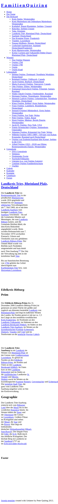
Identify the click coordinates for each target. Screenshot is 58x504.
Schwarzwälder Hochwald (15, 443)
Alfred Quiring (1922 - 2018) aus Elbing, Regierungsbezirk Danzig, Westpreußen (29, 145)
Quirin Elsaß (17, 69)
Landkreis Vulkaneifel (10, 322)
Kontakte (10, 173)
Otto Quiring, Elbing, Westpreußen (27, 86)
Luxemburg (9, 417)
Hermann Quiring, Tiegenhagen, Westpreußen (31, 96)
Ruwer (7, 424)
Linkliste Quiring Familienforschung (27, 163)
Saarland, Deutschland (21, 36)
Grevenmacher (38, 382)
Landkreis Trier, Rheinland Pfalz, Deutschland (31, 33)
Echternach (29, 329)
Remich (27, 382)
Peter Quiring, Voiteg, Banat (24, 118)
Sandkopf (8, 441)
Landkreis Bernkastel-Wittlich (13, 325)
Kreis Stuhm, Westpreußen (23, 19)
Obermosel (8, 415)
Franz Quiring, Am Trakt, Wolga (26, 115)
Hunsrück (15, 410)
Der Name (10, 14)
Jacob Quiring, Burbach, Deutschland (28, 82)
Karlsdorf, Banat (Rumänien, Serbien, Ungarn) (32, 26)
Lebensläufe (11, 72)
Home (9, 12)
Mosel (16, 407)
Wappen (9, 57)
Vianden (13, 332)
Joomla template (8, 500)
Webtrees (16, 154)
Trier (17, 256)
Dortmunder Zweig (20, 156)
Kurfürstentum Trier (9, 268)
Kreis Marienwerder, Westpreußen (26, 50)
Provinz (29, 334)
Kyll (14, 434)
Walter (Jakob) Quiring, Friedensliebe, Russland (32, 94)
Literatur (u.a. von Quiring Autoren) (27, 161)
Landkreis (33, 310)
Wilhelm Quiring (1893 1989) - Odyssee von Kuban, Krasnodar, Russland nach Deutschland (34, 135)
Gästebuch (11, 175)
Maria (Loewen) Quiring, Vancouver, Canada (31, 84)
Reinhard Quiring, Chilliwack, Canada (28, 79)
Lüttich (36, 334)
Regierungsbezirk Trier (11, 195)
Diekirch (4, 332)
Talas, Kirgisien (18, 31)
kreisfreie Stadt (11, 384)
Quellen (15, 166)
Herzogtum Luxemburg (11, 270)
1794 (7, 263)
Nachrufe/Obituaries (20, 159)
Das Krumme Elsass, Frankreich (25, 38)
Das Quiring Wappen (21, 60)
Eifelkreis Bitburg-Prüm (11, 361)
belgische (22, 334)
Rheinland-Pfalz (8, 313)
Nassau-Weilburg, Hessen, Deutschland (29, 43)
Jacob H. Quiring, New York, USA (27, 125)
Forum (9, 178)
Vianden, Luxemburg (21, 41)
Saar (16, 422)
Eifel (6, 434)
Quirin (14, 67)
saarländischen (10, 374)
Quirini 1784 (17, 62)
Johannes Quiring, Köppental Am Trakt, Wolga (32, 132)
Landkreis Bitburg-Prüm (11, 241)
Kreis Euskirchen (8, 320)
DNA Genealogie (19, 151)
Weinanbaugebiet (17, 429)
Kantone (19, 329)
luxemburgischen (8, 329)
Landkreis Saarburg (9, 210)
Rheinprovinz (17, 198)
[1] (20, 251)
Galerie (9, 168)
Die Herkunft (12, 17)
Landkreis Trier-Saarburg (12, 327)
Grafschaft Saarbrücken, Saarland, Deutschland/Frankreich (26, 46)
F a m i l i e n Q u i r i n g (24, 5)
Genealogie (11, 149)
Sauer (19, 412)
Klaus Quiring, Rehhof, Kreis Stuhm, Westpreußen (33, 103)
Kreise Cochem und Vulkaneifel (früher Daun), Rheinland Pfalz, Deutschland (32, 54)
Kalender (10, 171)
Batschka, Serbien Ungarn (23, 29)
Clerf (23, 332)
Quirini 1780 (17, 65)
